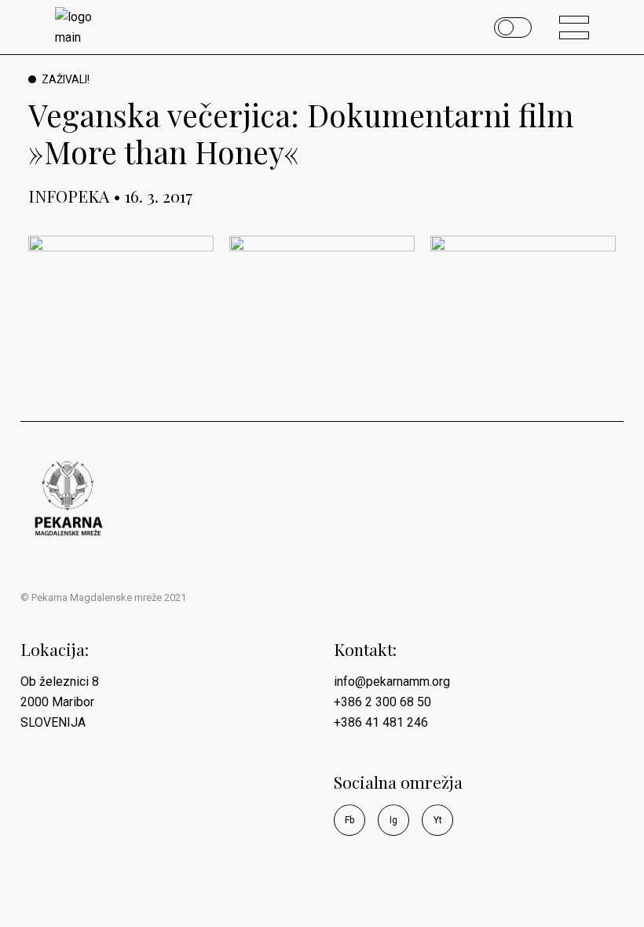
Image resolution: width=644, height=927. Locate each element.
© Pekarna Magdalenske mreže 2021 (103, 597)
